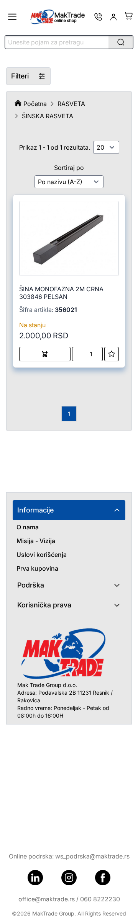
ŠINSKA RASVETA (47, 116)
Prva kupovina (37, 568)
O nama (27, 527)
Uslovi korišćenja (41, 554)
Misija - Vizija (35, 541)
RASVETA (71, 104)
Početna (35, 104)
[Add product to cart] (45, 354)
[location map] (69, 782)
